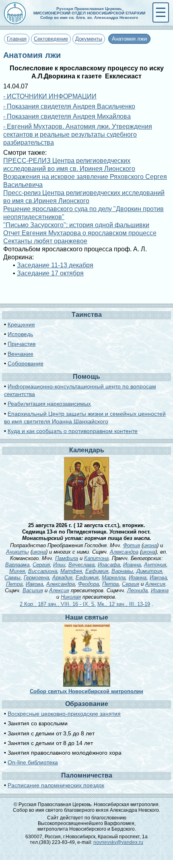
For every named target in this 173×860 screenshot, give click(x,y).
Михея (17, 571)
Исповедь (20, 334)
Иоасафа (109, 565)
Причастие (22, 344)
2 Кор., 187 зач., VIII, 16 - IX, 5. (58, 604)
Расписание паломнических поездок (56, 785)
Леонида (137, 590)
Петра (14, 584)
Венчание (20, 354)
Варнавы (122, 571)
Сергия (41, 565)
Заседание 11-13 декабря (55, 265)
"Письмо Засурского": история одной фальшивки (76, 225)
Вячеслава (81, 565)
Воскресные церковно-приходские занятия (64, 713)
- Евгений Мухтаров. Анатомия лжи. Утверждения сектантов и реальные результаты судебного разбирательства (77, 134)
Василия (33, 590)
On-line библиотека (33, 762)
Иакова (158, 578)
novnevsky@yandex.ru (118, 842)
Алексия (155, 584)
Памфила (66, 558)
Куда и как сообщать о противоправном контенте (73, 431)
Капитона (96, 558)
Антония (155, 565)
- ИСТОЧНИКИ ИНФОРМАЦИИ (50, 96)
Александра (124, 552)
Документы (88, 39)
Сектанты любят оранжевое (45, 241)
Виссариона (42, 571)
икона (150, 545)
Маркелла (114, 578)
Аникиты (17, 552)
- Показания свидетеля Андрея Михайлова (67, 116)
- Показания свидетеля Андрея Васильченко (69, 106)
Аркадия (62, 578)
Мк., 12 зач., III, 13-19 (123, 604)
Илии (59, 565)
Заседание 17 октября (50, 273)
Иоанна (132, 565)
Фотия (131, 545)
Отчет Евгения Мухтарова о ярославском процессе (80, 233)
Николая (71, 597)
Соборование (25, 363)
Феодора (88, 584)
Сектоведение (51, 39)
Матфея (71, 571)
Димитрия (149, 571)
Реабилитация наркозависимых (49, 403)
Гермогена (36, 578)
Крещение (21, 324)
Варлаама (17, 565)
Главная (17, 39)
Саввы (12, 578)
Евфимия (96, 571)
